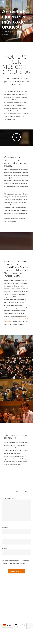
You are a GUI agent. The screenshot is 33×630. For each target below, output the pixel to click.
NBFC (7, 32)
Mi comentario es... (8, 498)
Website (4, 548)
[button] (30, 2)
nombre (5, 527)
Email (4, 538)
